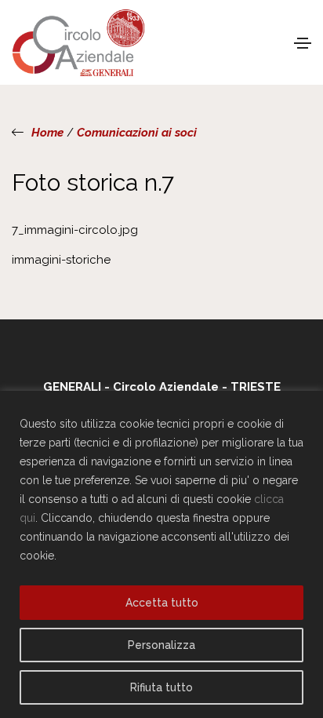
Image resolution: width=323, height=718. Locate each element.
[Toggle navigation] (302, 43)
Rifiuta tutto (161, 687)
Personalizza (161, 645)
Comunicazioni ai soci (137, 133)
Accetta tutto (161, 602)
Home (47, 133)
